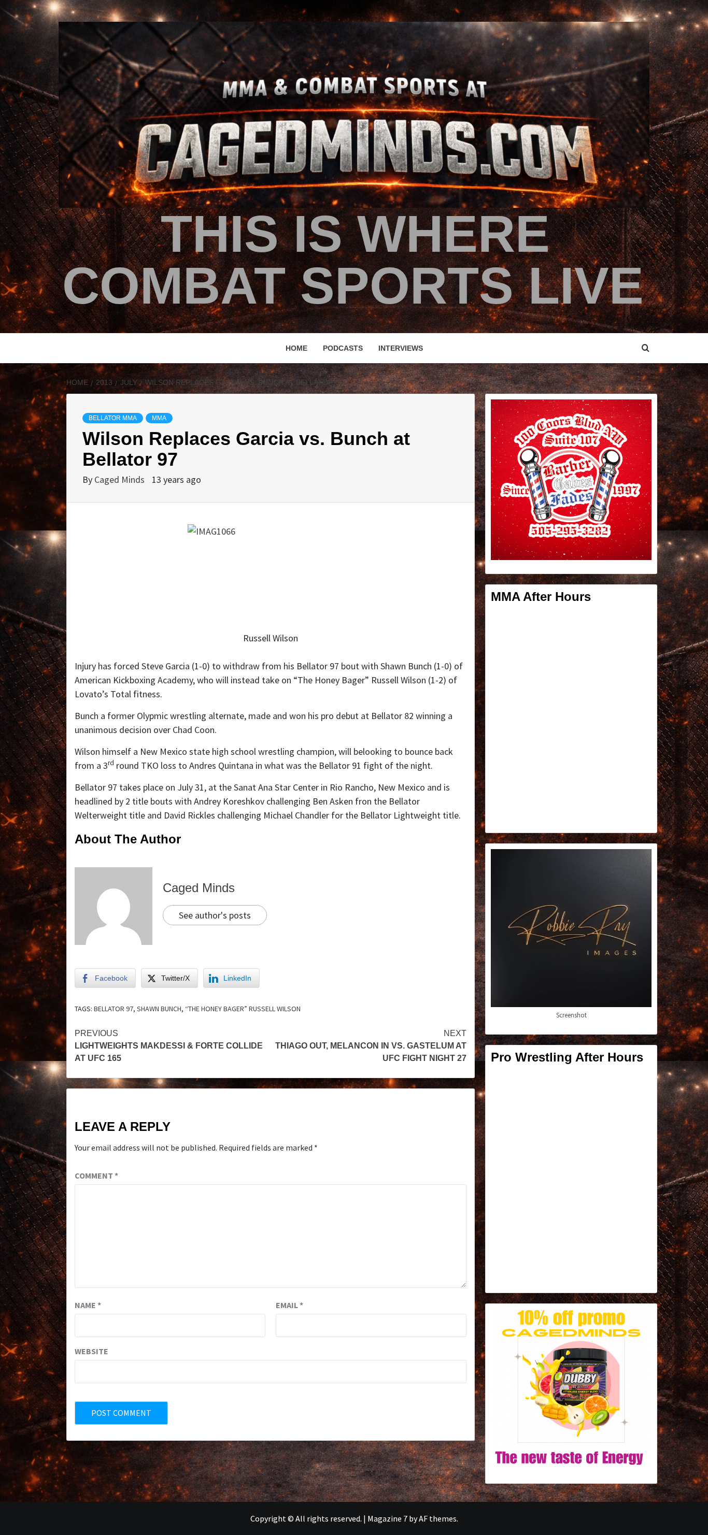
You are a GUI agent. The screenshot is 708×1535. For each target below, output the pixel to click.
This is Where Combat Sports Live (353, 259)
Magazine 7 (387, 1518)
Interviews (400, 348)
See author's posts (215, 915)
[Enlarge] (638, 413)
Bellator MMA (113, 418)
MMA (159, 418)
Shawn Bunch (159, 1008)
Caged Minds (120, 479)
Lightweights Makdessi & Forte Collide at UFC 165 (169, 1046)
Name (88, 1305)
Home (296, 348)
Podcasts (343, 348)
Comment (96, 1175)
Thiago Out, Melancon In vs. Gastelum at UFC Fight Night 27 (370, 1046)
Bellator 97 (113, 1008)
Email (289, 1305)
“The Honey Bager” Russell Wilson (243, 1008)
